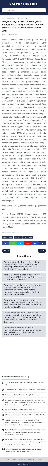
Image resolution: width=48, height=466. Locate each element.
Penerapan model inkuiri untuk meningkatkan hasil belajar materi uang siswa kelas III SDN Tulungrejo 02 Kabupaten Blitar (22, 331)
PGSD (18, 237)
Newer (6, 251)
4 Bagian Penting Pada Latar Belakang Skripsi (20, 410)
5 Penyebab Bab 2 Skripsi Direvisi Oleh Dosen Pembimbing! (25, 390)
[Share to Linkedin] (35, 243)
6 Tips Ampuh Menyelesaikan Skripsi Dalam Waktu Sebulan (25, 415)
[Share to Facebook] (5, 243)
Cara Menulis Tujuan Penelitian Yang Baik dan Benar (23, 395)
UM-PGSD (28, 237)
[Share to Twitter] (20, 243)
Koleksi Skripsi (24, 4)
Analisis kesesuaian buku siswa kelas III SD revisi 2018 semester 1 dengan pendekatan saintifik (24, 450)
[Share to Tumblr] (42, 243)
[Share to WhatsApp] (13, 243)
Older (42, 251)
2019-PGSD (8, 237)
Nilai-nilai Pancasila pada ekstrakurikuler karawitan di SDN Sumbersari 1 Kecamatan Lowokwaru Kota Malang (23, 277)
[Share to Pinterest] (27, 243)
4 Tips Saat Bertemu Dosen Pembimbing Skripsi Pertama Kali (24, 384)
